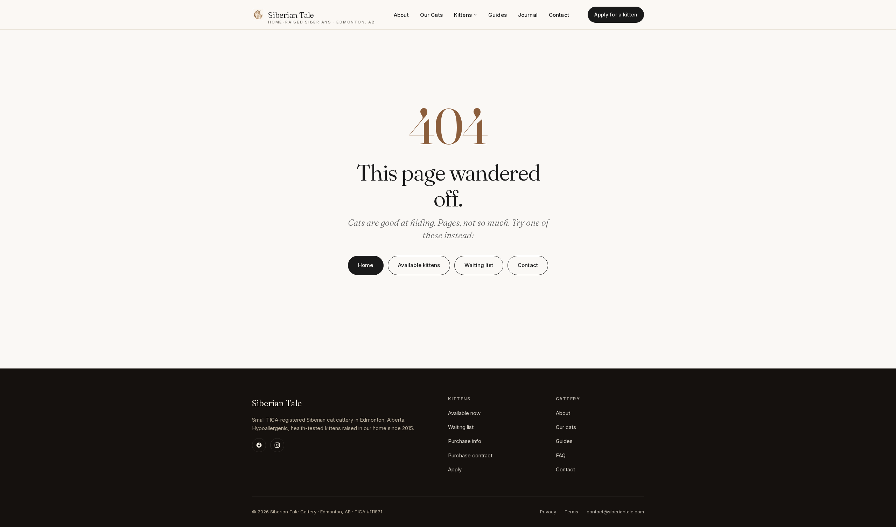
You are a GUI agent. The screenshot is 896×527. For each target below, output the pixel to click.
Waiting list (478, 265)
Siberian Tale (277, 403)
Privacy (548, 511)
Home (365, 265)
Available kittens (419, 265)
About (401, 15)
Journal (528, 15)
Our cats (566, 427)
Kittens (463, 15)
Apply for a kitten (615, 14)
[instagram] (277, 445)
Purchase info (464, 441)
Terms (571, 511)
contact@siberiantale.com (615, 511)
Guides (497, 15)
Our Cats (431, 15)
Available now (464, 413)
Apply (455, 469)
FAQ (561, 455)
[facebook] (259, 445)
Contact (559, 15)
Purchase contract (470, 455)
